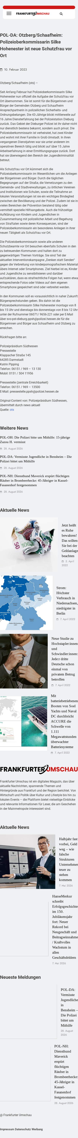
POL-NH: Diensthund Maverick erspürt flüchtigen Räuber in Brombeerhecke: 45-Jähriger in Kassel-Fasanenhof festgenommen (34, 480)
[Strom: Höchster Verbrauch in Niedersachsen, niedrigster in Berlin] (26, 603)
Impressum (7, 1129)
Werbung (37, 1129)
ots (12, 409)
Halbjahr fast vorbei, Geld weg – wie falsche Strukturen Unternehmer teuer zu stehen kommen (68, 859)
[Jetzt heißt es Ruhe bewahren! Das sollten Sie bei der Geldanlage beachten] (29, 544)
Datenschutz (23, 1129)
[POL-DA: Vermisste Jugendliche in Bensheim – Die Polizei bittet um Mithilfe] (28, 1011)
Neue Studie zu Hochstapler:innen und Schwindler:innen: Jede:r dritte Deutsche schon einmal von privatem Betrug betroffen (64, 659)
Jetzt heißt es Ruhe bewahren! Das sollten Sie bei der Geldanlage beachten (70, 540)
